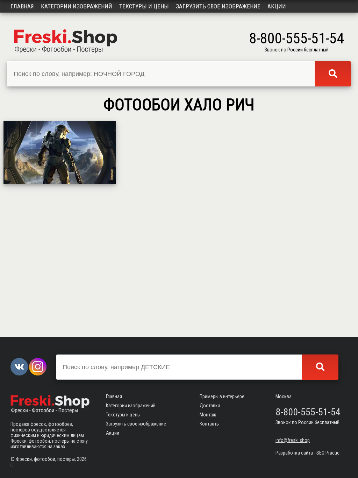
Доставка (210, 405)
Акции (276, 6)
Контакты (210, 424)
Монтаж (208, 414)
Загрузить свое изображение (218, 6)
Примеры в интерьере (222, 396)
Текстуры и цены (144, 6)
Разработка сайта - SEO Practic (307, 453)
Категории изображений (76, 6)
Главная (22, 6)
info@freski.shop (292, 440)
